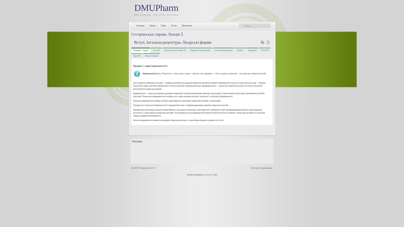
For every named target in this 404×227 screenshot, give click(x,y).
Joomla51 (209, 175)
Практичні (187, 25)
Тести (174, 25)
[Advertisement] (193, 153)
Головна (140, 25)
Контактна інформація (261, 168)
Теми (163, 25)
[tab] (140, 50)
